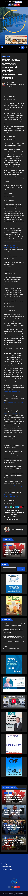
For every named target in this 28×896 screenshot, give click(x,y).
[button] (19, 47)
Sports (5, 838)
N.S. (12, 86)
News (9, 56)
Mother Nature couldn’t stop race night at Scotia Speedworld (14, 842)
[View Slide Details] (14, 683)
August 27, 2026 (9, 554)
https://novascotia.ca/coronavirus (12, 391)
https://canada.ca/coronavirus (11, 441)
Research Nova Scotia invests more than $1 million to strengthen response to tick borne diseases (13, 552)
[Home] (2, 47)
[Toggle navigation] (11, 47)
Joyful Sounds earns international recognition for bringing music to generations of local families (11, 648)
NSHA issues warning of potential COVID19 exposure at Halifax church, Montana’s (17, 515)
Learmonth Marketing (14, 894)
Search (4, 564)
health (8, 86)
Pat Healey (11, 82)
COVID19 (21, 84)
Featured (4, 56)
